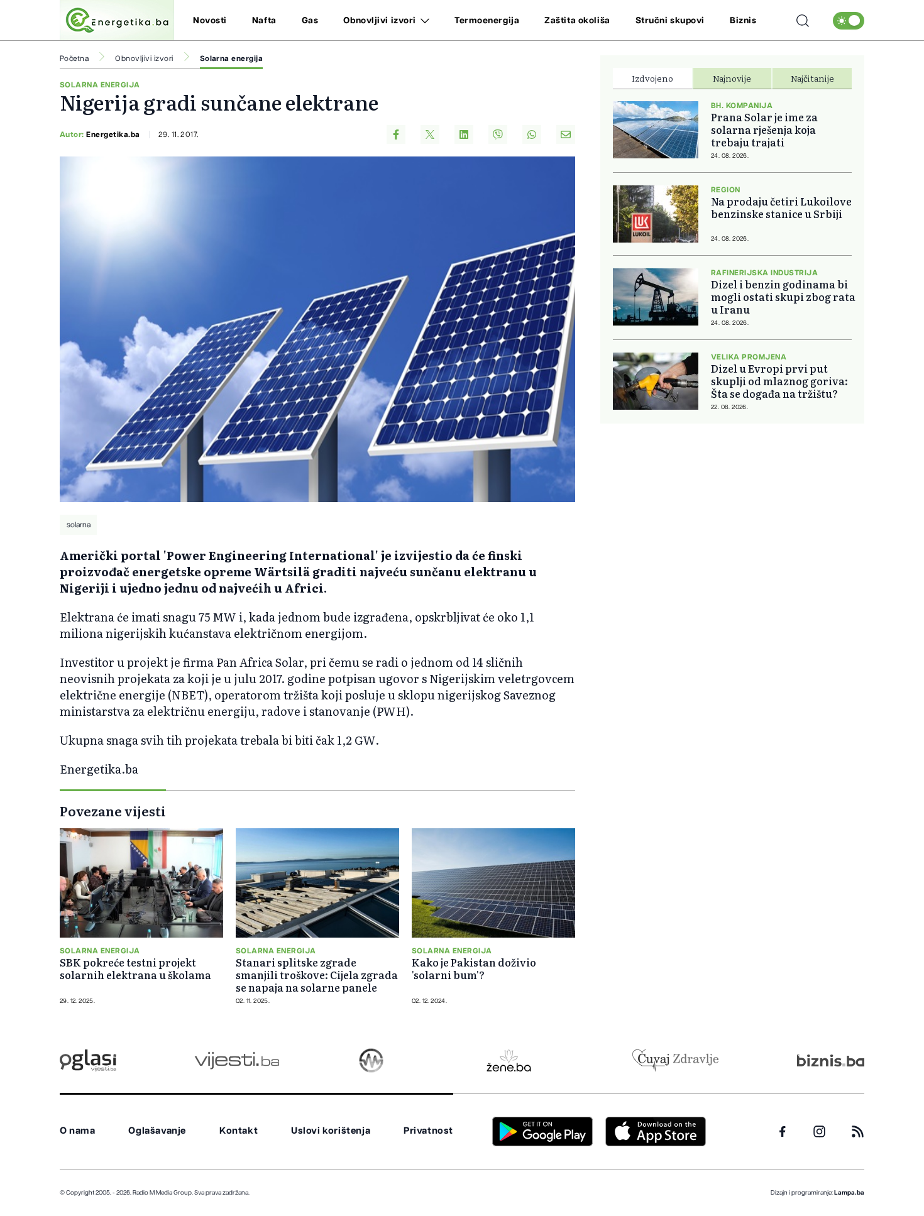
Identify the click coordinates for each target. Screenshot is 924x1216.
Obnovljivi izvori (379, 20)
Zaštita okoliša (577, 20)
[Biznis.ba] (830, 1060)
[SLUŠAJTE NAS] (371, 1060)
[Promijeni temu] (848, 21)
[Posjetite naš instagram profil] (819, 1131)
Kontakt (238, 1131)
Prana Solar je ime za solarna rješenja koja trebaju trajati (764, 129)
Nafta (264, 20)
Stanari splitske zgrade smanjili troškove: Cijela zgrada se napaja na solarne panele (317, 975)
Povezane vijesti (113, 810)
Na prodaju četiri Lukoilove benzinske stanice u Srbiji (781, 207)
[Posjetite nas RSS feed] (857, 1131)
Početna (74, 58)
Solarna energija (231, 58)
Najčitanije (812, 78)
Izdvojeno (652, 78)
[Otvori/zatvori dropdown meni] (422, 20)
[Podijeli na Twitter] (430, 134)
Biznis (743, 20)
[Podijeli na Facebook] (396, 134)
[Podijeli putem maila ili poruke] (565, 134)
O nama (78, 1131)
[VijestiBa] (236, 1060)
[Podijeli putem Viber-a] (497, 134)
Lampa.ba (849, 1193)
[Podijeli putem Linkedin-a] (463, 134)
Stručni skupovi (670, 20)
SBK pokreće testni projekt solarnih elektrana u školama (135, 968)
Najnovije (732, 78)
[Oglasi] (88, 1060)
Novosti (210, 20)
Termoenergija (486, 20)
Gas (310, 20)
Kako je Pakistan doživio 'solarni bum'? (474, 968)
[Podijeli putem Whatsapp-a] (531, 134)
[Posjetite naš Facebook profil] (782, 1131)
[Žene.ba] (508, 1060)
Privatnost (428, 1131)
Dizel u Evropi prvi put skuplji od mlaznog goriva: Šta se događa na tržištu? (779, 381)
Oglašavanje (157, 1131)
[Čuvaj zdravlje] (675, 1060)
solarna (79, 525)
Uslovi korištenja (330, 1131)
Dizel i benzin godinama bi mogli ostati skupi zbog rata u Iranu (783, 296)
